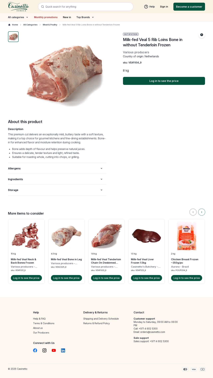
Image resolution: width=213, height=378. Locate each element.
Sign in (164, 6)
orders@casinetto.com (152, 332)
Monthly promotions (46, 17)
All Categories (30, 24)
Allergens (14, 168)
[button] (26, 251)
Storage (13, 190)
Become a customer (189, 6)
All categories (16, 17)
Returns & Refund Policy (96, 323)
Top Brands (83, 17)
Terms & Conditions (43, 323)
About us (38, 328)
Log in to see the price (164, 81)
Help (152, 6)
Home (15, 24)
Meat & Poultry (50, 24)
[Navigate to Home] (18, 6)
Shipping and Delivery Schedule (101, 318)
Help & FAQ (39, 318)
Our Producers (41, 332)
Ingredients (15, 179)
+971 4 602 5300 (148, 328)
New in (67, 17)
